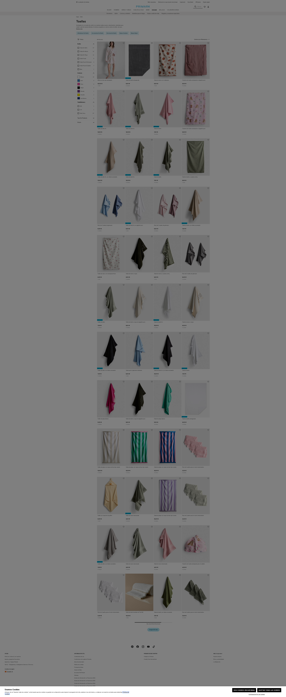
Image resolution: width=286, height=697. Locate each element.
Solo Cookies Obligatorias (244, 690)
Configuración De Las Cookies (257, 694)
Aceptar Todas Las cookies (269, 690)
